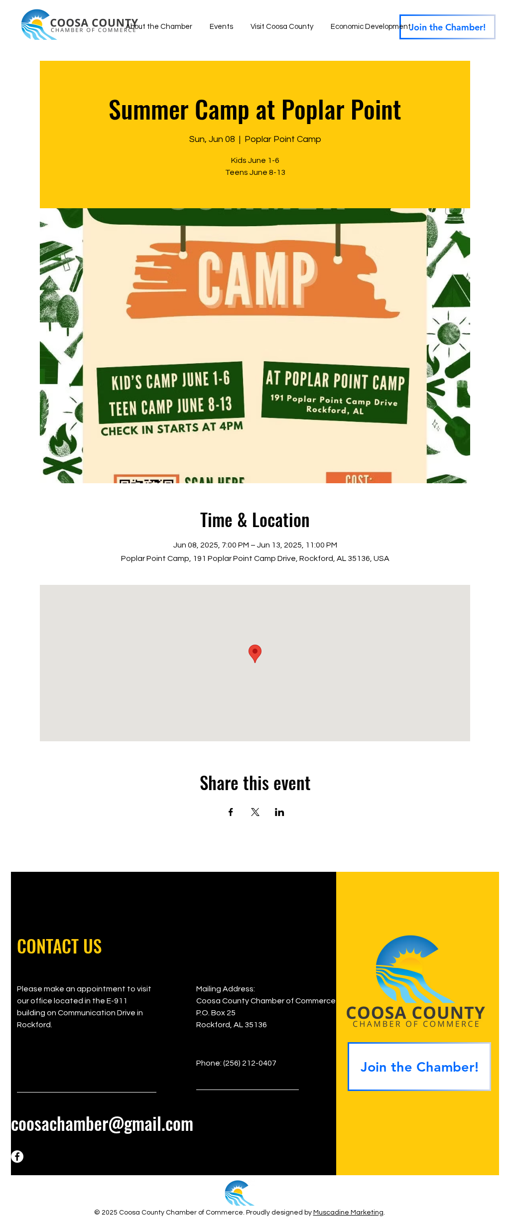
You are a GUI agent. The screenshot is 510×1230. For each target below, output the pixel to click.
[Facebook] (17, 1156)
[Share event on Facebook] (231, 812)
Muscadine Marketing (348, 1212)
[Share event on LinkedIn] (279, 812)
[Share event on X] (255, 812)
